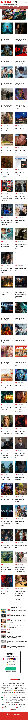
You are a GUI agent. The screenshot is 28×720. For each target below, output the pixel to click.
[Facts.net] (9, 2)
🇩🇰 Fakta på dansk (8, 694)
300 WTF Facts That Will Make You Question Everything (15, 637)
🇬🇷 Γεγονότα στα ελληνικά (19, 697)
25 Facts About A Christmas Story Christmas (6, 174)
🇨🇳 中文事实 (13, 709)
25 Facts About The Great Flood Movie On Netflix (7, 222)
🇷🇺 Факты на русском (18, 706)
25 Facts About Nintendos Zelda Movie (6, 569)
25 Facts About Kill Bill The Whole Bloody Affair (20, 410)
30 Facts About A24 (7, 499)
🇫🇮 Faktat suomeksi (18, 695)
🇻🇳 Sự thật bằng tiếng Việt (8, 707)
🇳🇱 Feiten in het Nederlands (8, 704)
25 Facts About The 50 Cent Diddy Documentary (7, 455)
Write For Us (21, 685)
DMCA (12, 687)
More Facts (11, 688)
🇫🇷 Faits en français (7, 690)
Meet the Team (20, 683)
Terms (16, 687)
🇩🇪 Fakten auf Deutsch (20, 688)
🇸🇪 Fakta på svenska (18, 694)
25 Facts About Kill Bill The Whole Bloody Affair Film (20, 593)
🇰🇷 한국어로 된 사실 (18, 700)
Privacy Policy (23, 687)
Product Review (6, 685)
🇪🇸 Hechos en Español (19, 690)
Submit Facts (4, 688)
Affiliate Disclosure (5, 687)
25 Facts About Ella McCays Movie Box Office (6, 270)
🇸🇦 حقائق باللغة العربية (6, 697)
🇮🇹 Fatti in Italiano (6, 692)
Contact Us (14, 685)
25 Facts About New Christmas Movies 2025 (21, 364)
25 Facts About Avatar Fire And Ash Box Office (20, 107)
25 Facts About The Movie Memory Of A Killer (7, 523)
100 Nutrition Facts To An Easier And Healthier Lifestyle (16, 626)
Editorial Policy (11, 683)
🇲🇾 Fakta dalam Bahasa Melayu (13, 702)
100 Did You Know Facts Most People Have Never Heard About (16, 647)
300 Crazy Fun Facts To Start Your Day (16, 610)
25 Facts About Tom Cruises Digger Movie (21, 246)
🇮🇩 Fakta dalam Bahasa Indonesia (17, 699)
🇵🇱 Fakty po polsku (20, 704)
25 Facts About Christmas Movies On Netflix (6, 198)
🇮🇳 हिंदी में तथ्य (5, 699)
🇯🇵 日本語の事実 (8, 700)
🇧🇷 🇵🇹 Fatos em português (18, 692)
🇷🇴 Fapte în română (7, 706)
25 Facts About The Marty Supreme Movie (20, 455)
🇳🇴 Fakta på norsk (8, 695)
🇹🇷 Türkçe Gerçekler (20, 707)
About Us (5, 683)
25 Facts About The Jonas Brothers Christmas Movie (20, 569)
